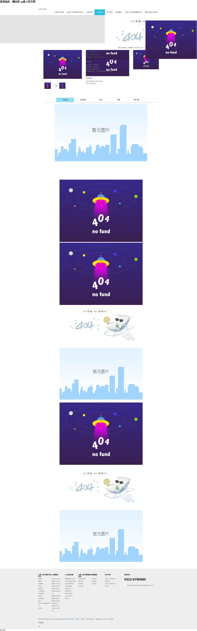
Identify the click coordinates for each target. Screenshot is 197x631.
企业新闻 (94, 578)
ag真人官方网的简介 (110, 578)
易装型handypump (56, 583)
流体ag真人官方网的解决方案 (44, 603)
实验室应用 (68, 591)
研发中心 (107, 586)
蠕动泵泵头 (41, 593)
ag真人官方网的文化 (110, 583)
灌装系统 (40, 588)
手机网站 (41, 622)
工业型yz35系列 (56, 608)
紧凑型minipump (56, 581)
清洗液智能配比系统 (70, 581)
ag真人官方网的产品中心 (75, 12)
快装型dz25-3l (55, 603)
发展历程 (107, 581)
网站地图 (2, 630)
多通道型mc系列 (56, 591)
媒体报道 (94, 581)
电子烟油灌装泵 (69, 583)
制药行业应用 (68, 593)
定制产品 (90, 12)
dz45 (53, 610)
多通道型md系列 (56, 596)
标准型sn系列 (55, 588)
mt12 (53, 593)
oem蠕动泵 (99, 12)
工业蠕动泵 (41, 591)
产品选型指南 (82, 578)
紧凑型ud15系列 (56, 586)
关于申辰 (110, 12)
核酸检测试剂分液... (70, 578)
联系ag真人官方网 (151, 12)
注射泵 (40, 608)
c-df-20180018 (68, 596)
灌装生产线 (68, 588)
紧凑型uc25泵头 (56, 601)
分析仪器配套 (68, 586)
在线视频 (80, 583)
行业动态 (94, 583)
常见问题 (80, 586)
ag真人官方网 (42, 9)
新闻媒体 (119, 12)
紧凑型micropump (56, 578)
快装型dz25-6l (55, 606)
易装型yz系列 (55, 598)
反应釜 (67, 598)
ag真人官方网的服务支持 (133, 12)
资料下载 (80, 581)
